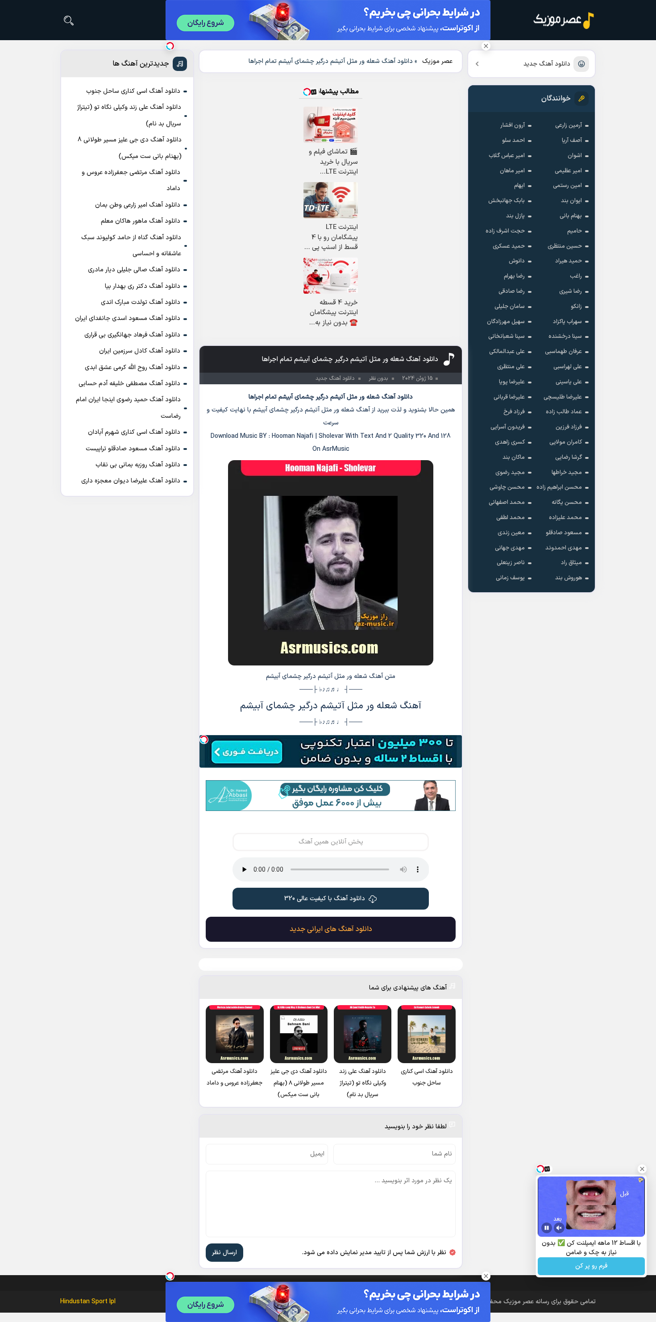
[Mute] (559, 1227)
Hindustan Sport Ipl (88, 1301)
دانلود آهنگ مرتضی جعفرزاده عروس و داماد (131, 180)
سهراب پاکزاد (567, 321)
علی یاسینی (569, 382)
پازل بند (515, 216)
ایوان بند (571, 200)
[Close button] (486, 46)
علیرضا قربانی (509, 397)
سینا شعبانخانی (506, 336)
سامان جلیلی (509, 306)
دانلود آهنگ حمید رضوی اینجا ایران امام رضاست (128, 407)
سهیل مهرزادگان (506, 321)
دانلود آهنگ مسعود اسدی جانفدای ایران (127, 318)
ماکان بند (513, 457)
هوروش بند (568, 578)
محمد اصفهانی (507, 502)
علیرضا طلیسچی (563, 397)
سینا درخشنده (565, 336)
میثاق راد (571, 562)
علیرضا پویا (512, 382)
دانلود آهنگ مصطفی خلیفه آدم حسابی (129, 383)
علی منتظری (511, 366)
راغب (576, 276)
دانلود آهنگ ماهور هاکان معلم (140, 221)
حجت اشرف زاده (505, 231)
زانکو (576, 306)
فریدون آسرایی (507, 427)
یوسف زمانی (510, 578)
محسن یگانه (567, 502)
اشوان (575, 155)
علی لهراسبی (567, 366)
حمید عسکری (509, 246)
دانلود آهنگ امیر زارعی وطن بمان (137, 205)
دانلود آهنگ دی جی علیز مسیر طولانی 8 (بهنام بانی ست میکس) (130, 148)
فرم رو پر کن (591, 1266)
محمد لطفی (510, 517)
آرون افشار (512, 125)
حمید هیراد (568, 261)
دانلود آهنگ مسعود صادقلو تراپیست (133, 448)
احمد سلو (513, 140)
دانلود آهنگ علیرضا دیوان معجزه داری (130, 481)
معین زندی (511, 532)
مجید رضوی (510, 472)
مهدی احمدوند (563, 548)
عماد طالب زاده (564, 411)
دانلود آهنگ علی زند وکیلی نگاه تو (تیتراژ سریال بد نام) (129, 115)
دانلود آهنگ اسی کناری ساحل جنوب (133, 91)
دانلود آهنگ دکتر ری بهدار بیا (142, 286)
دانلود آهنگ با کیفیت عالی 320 (324, 898)
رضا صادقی (511, 291)
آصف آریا (572, 140)
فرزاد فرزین (569, 427)
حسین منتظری (565, 246)
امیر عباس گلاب (507, 155)
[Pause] (546, 1227)
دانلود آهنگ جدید (546, 64)
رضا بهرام (514, 276)
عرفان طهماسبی (563, 351)
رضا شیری (570, 291)
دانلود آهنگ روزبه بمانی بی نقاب (137, 465)
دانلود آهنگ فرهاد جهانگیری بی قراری (132, 335)
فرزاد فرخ (514, 411)
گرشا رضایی (568, 457)
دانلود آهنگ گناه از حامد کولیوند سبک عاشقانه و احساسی (131, 245)
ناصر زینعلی (511, 562)
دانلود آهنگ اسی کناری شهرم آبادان (134, 432)
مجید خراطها (567, 472)
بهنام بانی (571, 216)
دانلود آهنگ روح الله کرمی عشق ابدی (132, 367)
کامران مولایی (565, 442)
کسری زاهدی (510, 442)
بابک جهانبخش (506, 200)
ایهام (519, 185)
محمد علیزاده (565, 517)
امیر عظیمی (568, 170)
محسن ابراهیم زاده (559, 487)
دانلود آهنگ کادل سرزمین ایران (139, 351)
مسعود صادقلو (564, 532)
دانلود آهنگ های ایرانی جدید (331, 929)
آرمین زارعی (568, 125)
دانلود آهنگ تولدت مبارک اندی (140, 302)
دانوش (517, 261)
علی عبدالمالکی (507, 351)
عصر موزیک (437, 61)
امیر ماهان (512, 170)
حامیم (574, 231)
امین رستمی (567, 185)
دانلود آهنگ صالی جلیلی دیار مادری (134, 269)
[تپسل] (203, 739)
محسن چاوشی (507, 487)
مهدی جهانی (510, 548)
